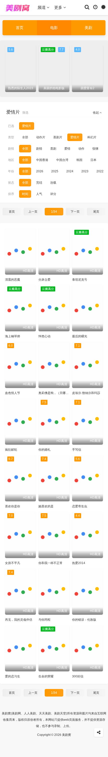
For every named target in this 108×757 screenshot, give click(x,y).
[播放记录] (95, 7)
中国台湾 (62, 160)
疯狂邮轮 (11, 449)
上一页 (32, 211)
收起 (96, 112)
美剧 (88, 27)
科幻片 (91, 137)
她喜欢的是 (45, 506)
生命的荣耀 (45, 676)
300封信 (77, 676)
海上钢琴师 (12, 336)
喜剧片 (57, 137)
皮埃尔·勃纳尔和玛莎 (86, 393)
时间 (25, 194)
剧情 (39, 148)
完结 (39, 182)
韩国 (79, 160)
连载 (53, 182)
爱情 (67, 148)
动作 (81, 148)
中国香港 (42, 160)
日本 (93, 160)
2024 (69, 171)
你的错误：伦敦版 (84, 619)
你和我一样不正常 (50, 563)
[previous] (7, 68)
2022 (99, 171)
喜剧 (53, 148)
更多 (58, 7)
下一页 (75, 211)
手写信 (76, 449)
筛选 (25, 112)
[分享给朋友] (98, 732)
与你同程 (44, 619)
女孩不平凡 (12, 563)
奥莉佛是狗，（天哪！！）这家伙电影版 (65, 393)
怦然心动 (44, 336)
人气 (39, 194)
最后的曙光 (79, 336)
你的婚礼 (44, 449)
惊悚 (95, 148)
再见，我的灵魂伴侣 (18, 619)
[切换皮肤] (103, 7)
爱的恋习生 (12, 676)
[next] (100, 68)
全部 (25, 137)
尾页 (96, 211)
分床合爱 (44, 279)
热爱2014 (78, 563)
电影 (54, 27)
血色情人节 (12, 393)
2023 (84, 171)
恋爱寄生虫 (79, 506)
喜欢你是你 (12, 506)
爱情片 (74, 137)
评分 (53, 194)
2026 (39, 171)
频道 (42, 7)
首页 (19, 27)
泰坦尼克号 (79, 279)
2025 (54, 171)
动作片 (40, 137)
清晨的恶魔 (12, 279)
